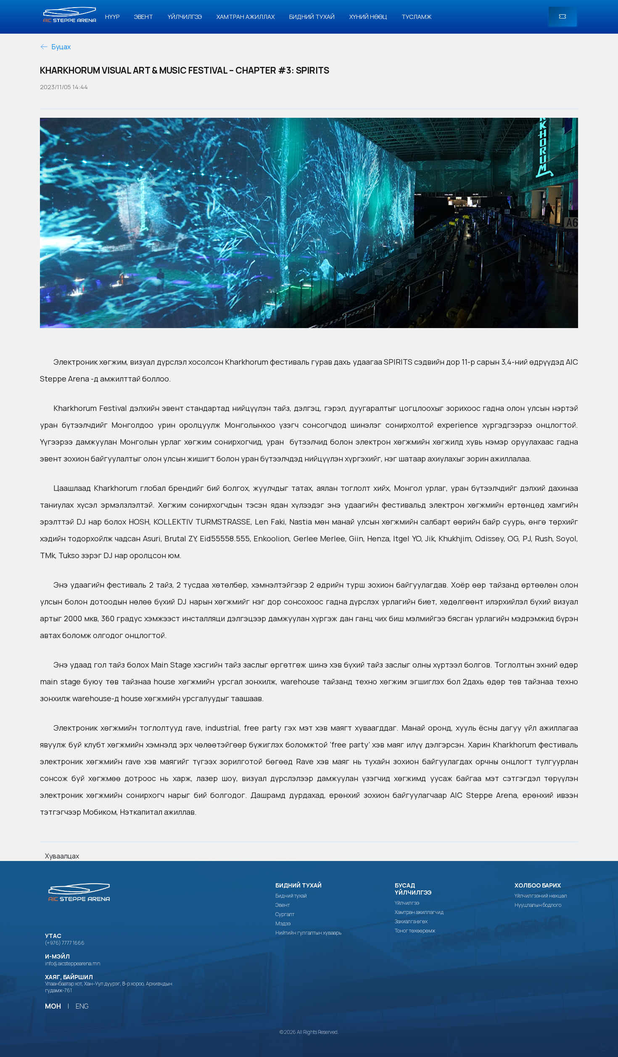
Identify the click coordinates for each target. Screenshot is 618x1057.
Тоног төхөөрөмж (415, 930)
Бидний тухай (312, 17)
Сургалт (284, 914)
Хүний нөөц (368, 17)
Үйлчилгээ (185, 17)
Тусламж (416, 17)
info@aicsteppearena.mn (72, 963)
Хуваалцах (62, 856)
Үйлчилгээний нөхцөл (541, 895)
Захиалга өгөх (411, 921)
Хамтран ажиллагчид (419, 912)
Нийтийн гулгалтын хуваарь (308, 932)
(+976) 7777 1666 (65, 942)
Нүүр (112, 17)
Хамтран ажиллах (246, 17)
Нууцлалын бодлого (538, 905)
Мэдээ (283, 923)
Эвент (143, 17)
